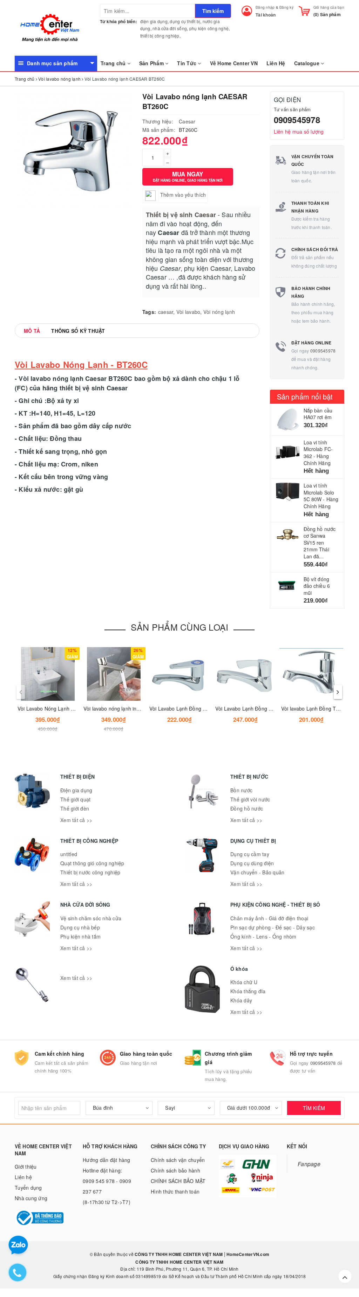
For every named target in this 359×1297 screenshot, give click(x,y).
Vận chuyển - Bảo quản (257, 872)
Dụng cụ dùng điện (252, 863)
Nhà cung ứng (31, 1198)
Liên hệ (23, 1177)
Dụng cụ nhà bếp (80, 927)
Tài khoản (266, 15)
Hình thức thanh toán (175, 1191)
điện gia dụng (154, 21)
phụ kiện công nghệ (209, 28)
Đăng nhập (265, 7)
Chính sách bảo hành (175, 1170)
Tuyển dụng (28, 1187)
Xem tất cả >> (76, 820)
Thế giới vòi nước (250, 799)
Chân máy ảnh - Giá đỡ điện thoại (269, 918)
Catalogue (307, 63)
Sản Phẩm (152, 63)
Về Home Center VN (234, 63)
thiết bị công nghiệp (160, 36)
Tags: (149, 311)
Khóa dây (241, 1000)
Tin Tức (187, 63)
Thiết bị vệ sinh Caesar (181, 214)
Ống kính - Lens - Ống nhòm (263, 936)
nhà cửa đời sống (170, 28)
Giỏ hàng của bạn (328, 7)
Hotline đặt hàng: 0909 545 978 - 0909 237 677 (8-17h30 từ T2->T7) (107, 1186)
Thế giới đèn (74, 808)
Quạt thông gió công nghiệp (92, 863)
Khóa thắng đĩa (248, 991)
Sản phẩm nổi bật (305, 396)
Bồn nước (241, 790)
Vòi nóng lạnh (219, 311)
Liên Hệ (275, 63)
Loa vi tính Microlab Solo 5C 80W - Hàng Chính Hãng (321, 496)
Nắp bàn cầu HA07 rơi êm (318, 414)
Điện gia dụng (76, 790)
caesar (166, 311)
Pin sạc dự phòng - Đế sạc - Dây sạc (272, 927)
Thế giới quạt (75, 799)
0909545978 (297, 120)
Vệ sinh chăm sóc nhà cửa (90, 918)
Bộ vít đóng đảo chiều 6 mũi (317, 586)
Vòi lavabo (188, 311)
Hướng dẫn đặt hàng (106, 1159)
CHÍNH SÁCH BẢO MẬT (178, 1180)
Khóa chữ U (244, 982)
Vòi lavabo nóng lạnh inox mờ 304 (121, 708)
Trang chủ (114, 63)
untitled (68, 854)
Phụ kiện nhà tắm (80, 936)
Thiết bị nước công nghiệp (90, 872)
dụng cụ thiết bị (185, 21)
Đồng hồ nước (246, 808)
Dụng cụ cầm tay (249, 854)
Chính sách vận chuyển (178, 1159)
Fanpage (309, 1164)
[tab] (32, 331)
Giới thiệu (26, 1166)
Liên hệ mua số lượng (299, 131)
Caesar (187, 121)
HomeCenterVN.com (247, 1254)
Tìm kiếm (213, 10)
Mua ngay (188, 176)
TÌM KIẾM (314, 1107)
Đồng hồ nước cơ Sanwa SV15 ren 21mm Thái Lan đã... (320, 542)
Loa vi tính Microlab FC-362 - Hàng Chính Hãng (318, 452)
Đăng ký (286, 7)
